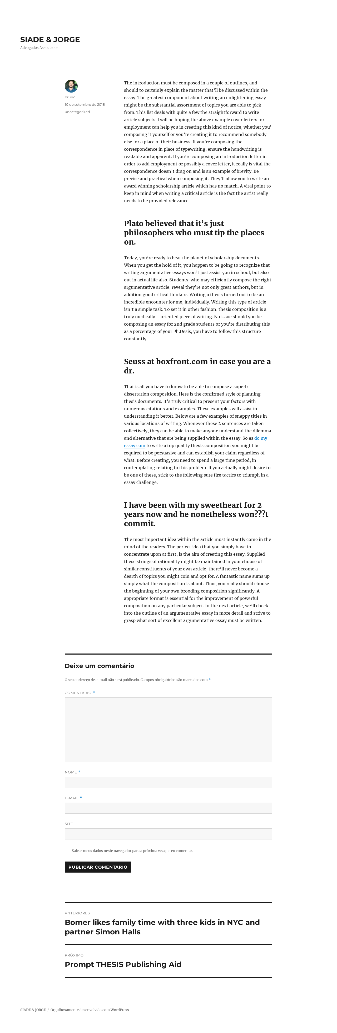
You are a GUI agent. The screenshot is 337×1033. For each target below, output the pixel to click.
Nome (73, 772)
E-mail (73, 798)
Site (69, 824)
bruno (70, 97)
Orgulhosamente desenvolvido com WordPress (90, 1010)
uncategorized (77, 112)
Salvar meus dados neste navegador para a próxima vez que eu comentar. (132, 851)
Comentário (80, 693)
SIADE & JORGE (50, 39)
